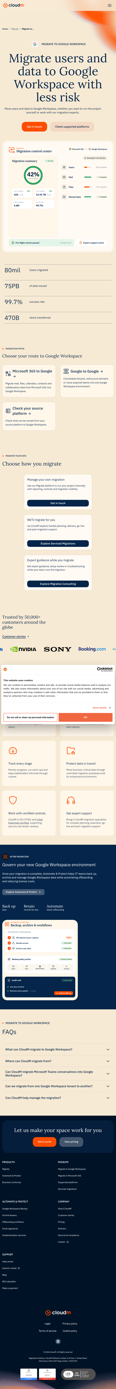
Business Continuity (11, 1182)
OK (85, 717)
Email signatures (10, 1229)
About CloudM (64, 1209)
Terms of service (47, 1330)
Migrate (14, 29)
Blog (4, 1275)
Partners (62, 1229)
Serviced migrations (67, 1189)
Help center (7, 1261)
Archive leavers (9, 1215)
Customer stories (14, 636)
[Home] (13, 5)
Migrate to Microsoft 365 (69, 1176)
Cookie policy (70, 1330)
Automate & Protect (11, 1176)
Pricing (61, 1222)
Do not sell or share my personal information (30, 717)
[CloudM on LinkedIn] (58, 1341)
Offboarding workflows (13, 1222)
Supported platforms (68, 1182)
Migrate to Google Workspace (72, 1169)
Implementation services (14, 1235)
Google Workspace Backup (14, 1209)
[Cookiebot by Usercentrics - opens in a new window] (99, 669)
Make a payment (10, 1288)
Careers (61, 1242)
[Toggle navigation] (109, 5)
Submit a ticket (9, 1268)
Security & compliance (68, 1235)
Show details (100, 707)
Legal (47, 1323)
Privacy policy (70, 1323)
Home (5, 29)
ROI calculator (9, 1281)
